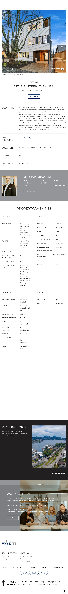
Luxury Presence (42, 583)
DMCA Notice (58, 567)
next (12, 69)
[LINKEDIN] (34, 573)
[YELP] (43, 573)
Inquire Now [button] (34, 96)
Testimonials (31, 567)
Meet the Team (17, 567)
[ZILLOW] (47, 573)
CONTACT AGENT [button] (31, 191)
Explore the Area (59, 473)
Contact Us (45, 567)
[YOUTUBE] (25, 573)
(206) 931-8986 (7, 557)
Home (5, 567)
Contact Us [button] (13, 517)
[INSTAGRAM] (20, 573)
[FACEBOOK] (38, 573)
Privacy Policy (52, 584)
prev (8, 69)
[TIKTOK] (29, 573)
